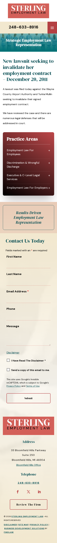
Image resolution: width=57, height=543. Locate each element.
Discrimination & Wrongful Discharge (23, 165)
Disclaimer (12, 352)
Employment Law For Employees (20, 152)
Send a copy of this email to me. (30, 370)
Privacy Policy (13, 386)
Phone (10, 309)
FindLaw (9, 532)
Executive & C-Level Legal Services (23, 177)
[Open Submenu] (49, 150)
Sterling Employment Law (27, 516)
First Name (14, 257)
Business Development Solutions (24, 528)
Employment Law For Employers (27, 187)
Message (12, 326)
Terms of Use (33, 386)
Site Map (23, 524)
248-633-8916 (23, 27)
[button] (52, 27)
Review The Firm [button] (28, 504)
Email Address (17, 291)
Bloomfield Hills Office (28, 465)
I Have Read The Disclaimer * (28, 360)
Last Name (14, 274)
